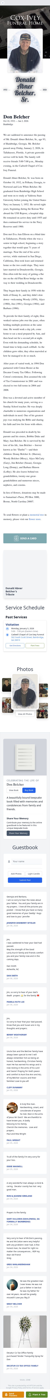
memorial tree (37, 514)
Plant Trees (35, 645)
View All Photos (25, 714)
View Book (13, 790)
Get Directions (15, 645)
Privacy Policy (17, 1388)
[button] (25, 1332)
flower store (35, 519)
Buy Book (29, 790)
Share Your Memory (18, 833)
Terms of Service (32, 1388)
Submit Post (25, 880)
